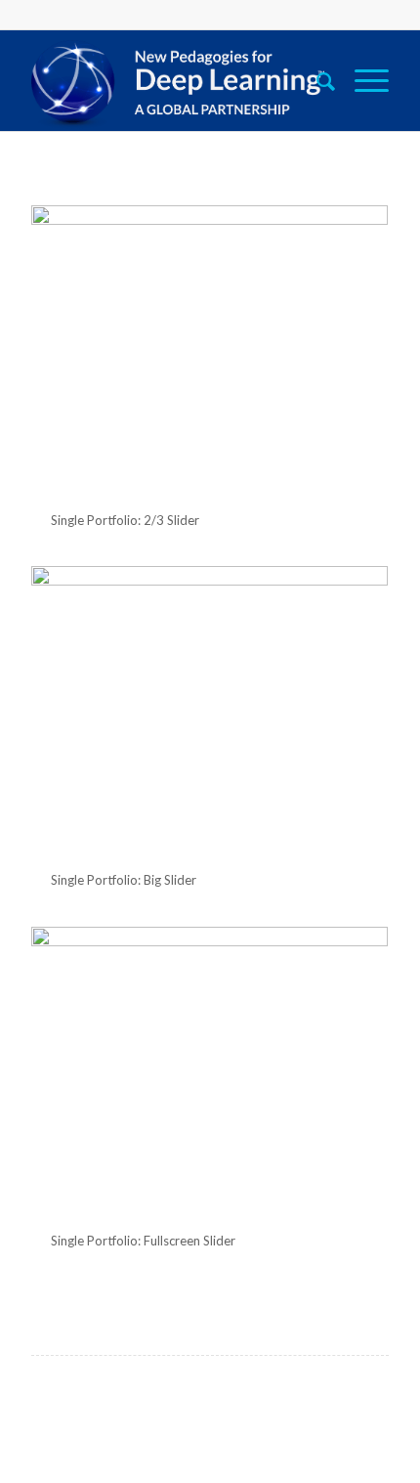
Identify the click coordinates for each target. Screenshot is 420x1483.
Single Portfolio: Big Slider (123, 880)
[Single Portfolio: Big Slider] (209, 710)
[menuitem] (316, 80)
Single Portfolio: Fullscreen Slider (143, 1240)
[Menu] (362, 80)
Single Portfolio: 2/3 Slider (125, 520)
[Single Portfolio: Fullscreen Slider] (209, 1071)
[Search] (316, 80)
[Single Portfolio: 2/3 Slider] (209, 349)
